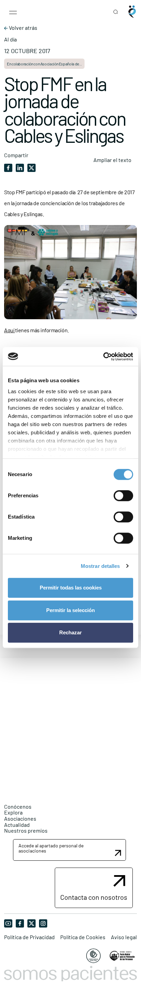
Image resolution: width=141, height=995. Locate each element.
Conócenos (17, 806)
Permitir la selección (70, 610)
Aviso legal (124, 937)
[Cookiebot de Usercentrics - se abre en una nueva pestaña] (103, 356)
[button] (69, 850)
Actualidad (17, 824)
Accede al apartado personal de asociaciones (51, 848)
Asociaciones (20, 818)
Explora (13, 812)
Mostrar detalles (100, 566)
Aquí (9, 330)
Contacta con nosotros (93, 897)
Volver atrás (22, 28)
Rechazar (70, 632)
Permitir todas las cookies (71, 587)
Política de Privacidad (29, 937)
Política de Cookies (82, 937)
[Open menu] (13, 11)
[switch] (123, 495)
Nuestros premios (26, 830)
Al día (10, 39)
